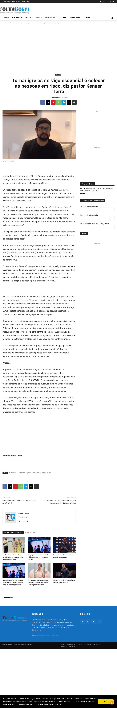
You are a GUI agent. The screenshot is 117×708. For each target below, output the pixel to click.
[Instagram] (103, 1)
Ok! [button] (105, 702)
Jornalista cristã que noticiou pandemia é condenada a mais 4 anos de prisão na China (38, 582)
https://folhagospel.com (25, 517)
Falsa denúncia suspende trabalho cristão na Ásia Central (19, 502)
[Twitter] (93, 621)
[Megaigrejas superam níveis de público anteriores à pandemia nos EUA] (39, 545)
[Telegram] (63, 102)
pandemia (22, 473)
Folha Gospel (56, 97)
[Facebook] (100, 1)
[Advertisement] (56, 9)
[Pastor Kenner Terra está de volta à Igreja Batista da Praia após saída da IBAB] (14, 545)
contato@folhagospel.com (48, 635)
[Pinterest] (53, 102)
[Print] (74, 102)
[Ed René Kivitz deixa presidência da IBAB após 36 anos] (64, 570)
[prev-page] (4, 589)
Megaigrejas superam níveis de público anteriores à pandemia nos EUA (38, 557)
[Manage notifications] (111, 703)
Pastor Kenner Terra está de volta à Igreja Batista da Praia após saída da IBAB (13, 557)
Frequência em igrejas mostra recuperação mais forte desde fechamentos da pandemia (13, 582)
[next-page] (7, 589)
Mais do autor (30, 532)
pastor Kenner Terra (33, 473)
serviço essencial (47, 473)
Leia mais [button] (58, 704)
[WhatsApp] (58, 102)
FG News (11, 23)
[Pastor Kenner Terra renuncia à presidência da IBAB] (64, 545)
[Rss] (99, 621)
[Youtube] (113, 1)
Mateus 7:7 (84, 193)
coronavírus (12, 473)
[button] (111, 17)
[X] (107, 1)
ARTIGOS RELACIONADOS (13, 532)
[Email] (69, 102)
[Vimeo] (110, 1)
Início (4, 23)
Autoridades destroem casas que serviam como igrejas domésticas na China (60, 502)
